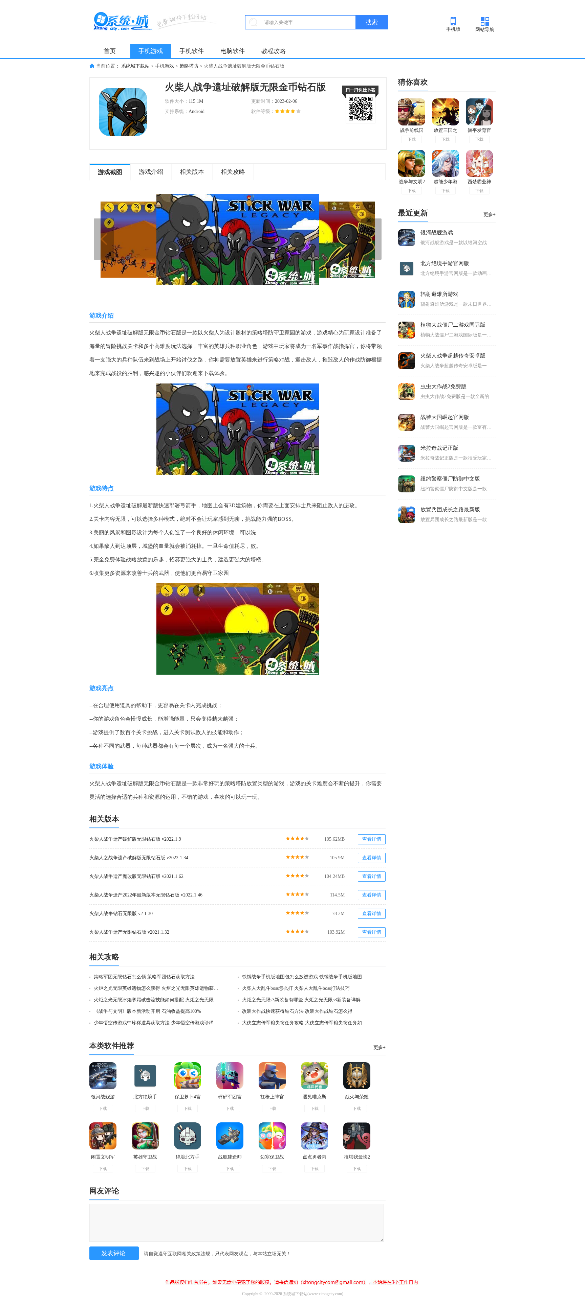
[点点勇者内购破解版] (314, 1135)
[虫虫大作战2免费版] (406, 391)
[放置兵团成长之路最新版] (406, 514)
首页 (110, 51)
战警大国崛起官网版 (444, 417)
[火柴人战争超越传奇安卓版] (406, 360)
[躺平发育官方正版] (479, 111)
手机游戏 (150, 51)
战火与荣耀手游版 (357, 1099)
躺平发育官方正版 (479, 132)
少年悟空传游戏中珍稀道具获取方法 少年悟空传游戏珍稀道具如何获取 (158, 1022)
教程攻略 (273, 51)
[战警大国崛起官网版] (406, 422)
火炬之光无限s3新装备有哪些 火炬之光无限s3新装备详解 (301, 999)
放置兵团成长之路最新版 (450, 509)
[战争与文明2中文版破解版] (411, 163)
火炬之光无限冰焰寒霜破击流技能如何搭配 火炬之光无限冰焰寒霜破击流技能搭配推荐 (158, 999)
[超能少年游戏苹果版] (445, 163)
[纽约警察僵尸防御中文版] (406, 483)
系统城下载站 (135, 66)
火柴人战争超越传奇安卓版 (452, 355)
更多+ (379, 1047)
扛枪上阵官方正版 (272, 1099)
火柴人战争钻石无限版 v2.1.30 (121, 913)
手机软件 (191, 51)
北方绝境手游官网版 (145, 1099)
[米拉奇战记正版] (406, 453)
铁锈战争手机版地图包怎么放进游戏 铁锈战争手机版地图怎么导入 (306, 976)
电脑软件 (232, 51)
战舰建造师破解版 (230, 1160)
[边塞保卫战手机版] (272, 1135)
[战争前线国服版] (411, 111)
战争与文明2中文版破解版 (412, 183)
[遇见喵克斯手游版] (314, 1075)
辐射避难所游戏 (439, 294)
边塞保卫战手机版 (272, 1160)
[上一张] (169, 239)
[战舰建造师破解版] (229, 1135)
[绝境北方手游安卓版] (187, 1135)
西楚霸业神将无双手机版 (479, 183)
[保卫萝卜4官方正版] (187, 1075)
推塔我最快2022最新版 (357, 1160)
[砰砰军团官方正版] (229, 1075)
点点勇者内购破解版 (314, 1160)
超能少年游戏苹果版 (445, 183)
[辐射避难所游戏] (406, 299)
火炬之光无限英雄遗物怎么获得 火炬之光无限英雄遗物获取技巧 (158, 988)
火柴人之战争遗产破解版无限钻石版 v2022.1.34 (138, 857)
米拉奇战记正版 (439, 448)
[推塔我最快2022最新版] (356, 1135)
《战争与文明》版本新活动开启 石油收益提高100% (147, 1011)
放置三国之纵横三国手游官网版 (445, 132)
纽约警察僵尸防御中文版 (450, 479)
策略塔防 (188, 66)
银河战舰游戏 (103, 1099)
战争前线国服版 (412, 132)
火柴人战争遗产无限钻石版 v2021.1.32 (129, 932)
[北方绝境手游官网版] (145, 1075)
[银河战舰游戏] (102, 1075)
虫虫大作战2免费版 (443, 386)
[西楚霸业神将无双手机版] (479, 163)
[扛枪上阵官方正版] (272, 1075)
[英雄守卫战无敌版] (145, 1135)
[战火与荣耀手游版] (356, 1075)
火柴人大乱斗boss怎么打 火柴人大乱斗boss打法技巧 (296, 988)
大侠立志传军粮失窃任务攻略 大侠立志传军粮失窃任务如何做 (306, 1022)
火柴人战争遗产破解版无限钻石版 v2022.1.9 (135, 839)
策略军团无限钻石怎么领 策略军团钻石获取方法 (144, 976)
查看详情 (371, 839)
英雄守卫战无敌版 (145, 1160)
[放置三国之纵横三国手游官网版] (445, 111)
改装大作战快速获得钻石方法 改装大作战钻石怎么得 (297, 1011)
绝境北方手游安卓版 (187, 1160)
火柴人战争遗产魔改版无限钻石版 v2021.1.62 (136, 876)
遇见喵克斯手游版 (314, 1099)
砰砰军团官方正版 (230, 1099)
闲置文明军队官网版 (103, 1160)
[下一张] (306, 239)
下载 (103, 1108)
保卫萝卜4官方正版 (188, 1099)
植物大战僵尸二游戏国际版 (452, 325)
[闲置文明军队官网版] (102, 1135)
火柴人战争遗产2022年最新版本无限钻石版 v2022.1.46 (145, 894)
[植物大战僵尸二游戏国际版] (406, 330)
